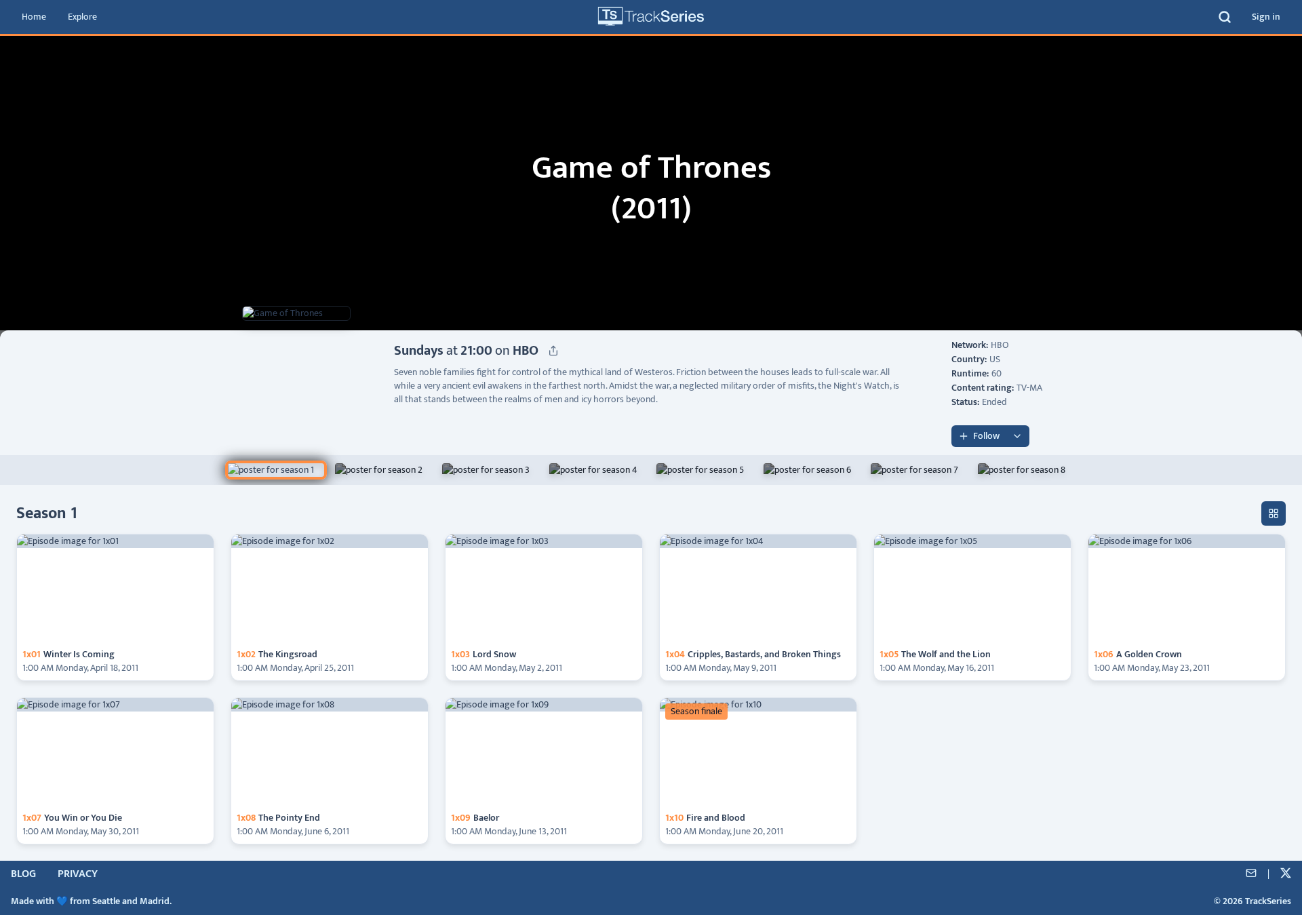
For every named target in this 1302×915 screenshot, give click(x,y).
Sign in (1266, 16)
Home (34, 16)
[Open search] (1225, 17)
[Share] (553, 350)
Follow (986, 436)
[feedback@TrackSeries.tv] (1251, 874)
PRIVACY (78, 874)
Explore (82, 16)
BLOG (23, 874)
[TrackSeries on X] (1285, 874)
